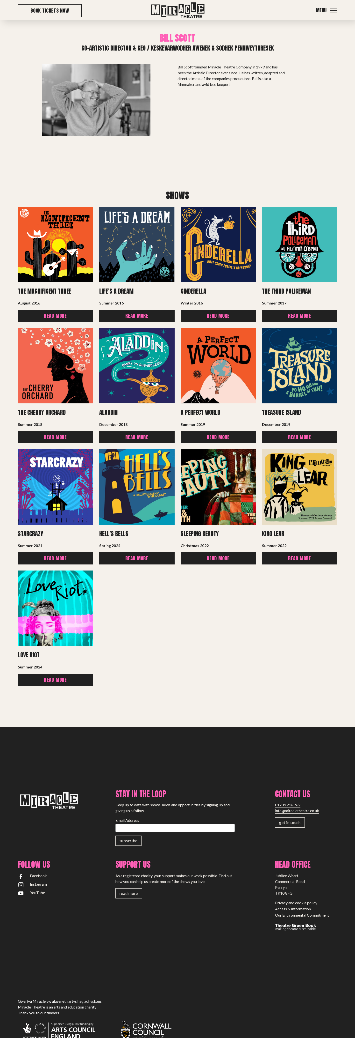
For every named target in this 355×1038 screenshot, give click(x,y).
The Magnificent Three (44, 291)
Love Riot (29, 655)
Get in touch (289, 822)
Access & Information (293, 908)
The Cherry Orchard (42, 412)
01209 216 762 (287, 804)
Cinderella (193, 291)
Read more (55, 315)
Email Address (127, 820)
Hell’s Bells (113, 533)
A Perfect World (200, 412)
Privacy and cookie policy (296, 902)
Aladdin (108, 412)
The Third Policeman (286, 291)
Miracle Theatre (177, 10)
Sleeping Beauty (200, 533)
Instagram (38, 884)
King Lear (273, 533)
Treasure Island (281, 412)
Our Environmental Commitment (302, 915)
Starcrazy (30, 533)
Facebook (38, 875)
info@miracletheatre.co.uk (297, 810)
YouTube (37, 892)
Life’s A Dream (116, 291)
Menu (321, 10)
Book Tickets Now (49, 10)
